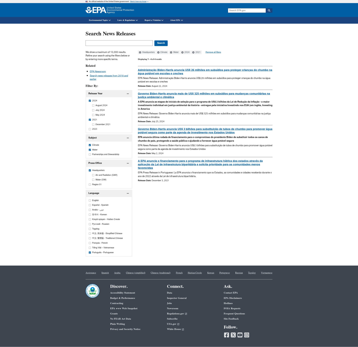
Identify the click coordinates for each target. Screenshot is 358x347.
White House (174, 329)
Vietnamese (266, 272)
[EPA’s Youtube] (240, 335)
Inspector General (177, 298)
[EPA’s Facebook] (226, 335)
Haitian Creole (195, 272)
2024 (186, 52)
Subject (92, 137)
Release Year (95, 93)
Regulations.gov (175, 313)
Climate (163, 52)
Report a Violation (153, 20)
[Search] (269, 10)
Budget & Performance (122, 298)
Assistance (91, 272)
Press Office (95, 163)
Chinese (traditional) (161, 272)
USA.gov (171, 324)
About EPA (175, 20)
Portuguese (224, 272)
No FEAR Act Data (120, 318)
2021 (198, 52)
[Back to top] (350, 339)
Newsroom (172, 308)
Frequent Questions (234, 313)
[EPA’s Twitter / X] (233, 335)
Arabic (117, 272)
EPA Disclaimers (233, 298)
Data (169, 292)
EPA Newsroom (98, 71)
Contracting (116, 303)
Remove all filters (213, 52)
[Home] (110, 10)
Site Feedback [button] (231, 318)
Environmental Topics (98, 20)
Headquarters (148, 52)
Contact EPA (231, 292)
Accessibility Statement (122, 292)
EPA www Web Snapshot (123, 308)
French (179, 272)
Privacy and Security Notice (125, 329)
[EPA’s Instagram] (246, 335)
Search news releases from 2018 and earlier (109, 77)
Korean (210, 272)
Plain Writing (117, 324)
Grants (114, 313)
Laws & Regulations (126, 20)
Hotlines (228, 303)
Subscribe (172, 318)
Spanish (105, 272)
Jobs (169, 303)
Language (93, 193)
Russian (239, 272)
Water (176, 52)
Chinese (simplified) (135, 272)
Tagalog (252, 272)
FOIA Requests (232, 308)
